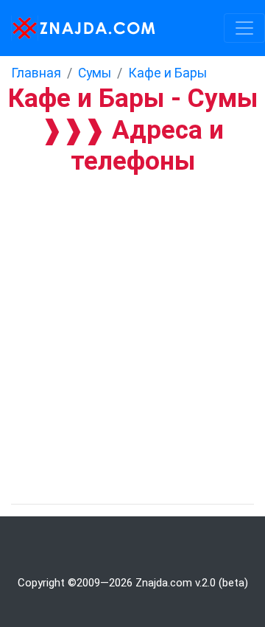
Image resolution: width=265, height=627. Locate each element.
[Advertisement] (132, 315)
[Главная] (79, 28)
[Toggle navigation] (244, 28)
